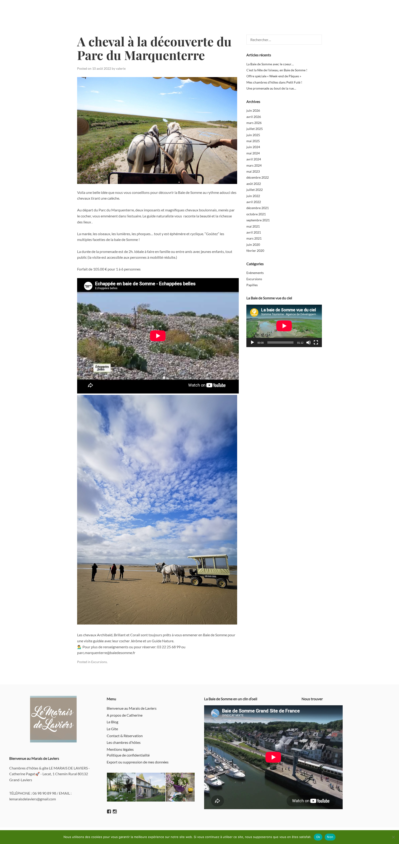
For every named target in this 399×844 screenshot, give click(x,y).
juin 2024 (253, 147)
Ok (318, 837)
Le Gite (112, 729)
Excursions (99, 662)
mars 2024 (254, 165)
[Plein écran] (316, 342)
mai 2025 (253, 141)
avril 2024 (253, 159)
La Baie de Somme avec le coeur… (270, 64)
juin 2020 (253, 244)
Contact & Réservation (125, 735)
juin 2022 (253, 196)
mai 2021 (253, 226)
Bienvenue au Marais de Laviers (132, 708)
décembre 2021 (257, 208)
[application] (284, 326)
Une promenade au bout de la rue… (271, 88)
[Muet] (308, 342)
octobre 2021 (256, 214)
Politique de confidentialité (128, 755)
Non (330, 837)
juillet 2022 (254, 190)
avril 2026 (253, 117)
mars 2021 (254, 238)
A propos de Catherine (124, 715)
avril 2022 (253, 202)
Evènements (255, 273)
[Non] (393, 837)
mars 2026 (254, 123)
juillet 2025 (254, 129)
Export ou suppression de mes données (138, 762)
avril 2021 (253, 232)
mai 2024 (253, 153)
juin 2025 (253, 135)
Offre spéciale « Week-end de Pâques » (273, 76)
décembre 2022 (257, 177)
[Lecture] (252, 342)
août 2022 (253, 184)
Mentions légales (120, 749)
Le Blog (112, 722)
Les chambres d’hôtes (124, 742)
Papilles (252, 285)
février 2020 (255, 250)
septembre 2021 (258, 220)
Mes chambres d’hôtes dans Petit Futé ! (274, 82)
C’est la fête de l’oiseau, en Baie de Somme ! (276, 70)
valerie (121, 68)
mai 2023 (253, 171)
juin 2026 (253, 110)
